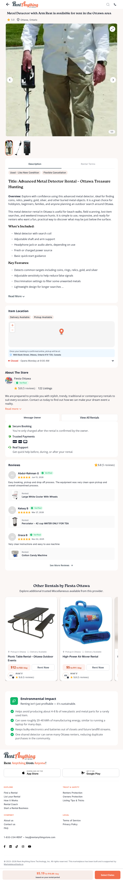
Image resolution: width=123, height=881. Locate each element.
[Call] (115, 4)
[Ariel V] (9, 380)
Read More (15, 296)
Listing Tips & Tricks (73, 800)
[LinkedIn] (10, 846)
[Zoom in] (12, 325)
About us (8, 820)
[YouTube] (29, 846)
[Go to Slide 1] (9, 147)
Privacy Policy (70, 824)
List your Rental (12, 796)
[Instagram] (23, 846)
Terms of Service (72, 820)
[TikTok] (17, 846)
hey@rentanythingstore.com (40, 837)
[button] (61, 80)
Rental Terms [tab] (88, 164)
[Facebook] (5, 846)
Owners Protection (72, 796)
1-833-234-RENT (13, 837)
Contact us (9, 824)
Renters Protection (72, 792)
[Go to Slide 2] (18, 147)
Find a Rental (10, 792)
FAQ (6, 828)
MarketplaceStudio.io (13, 864)
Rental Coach (11, 804)
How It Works (11, 800)
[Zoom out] (12, 330)
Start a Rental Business (16, 808)
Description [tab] (35, 164)
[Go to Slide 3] (27, 147)
